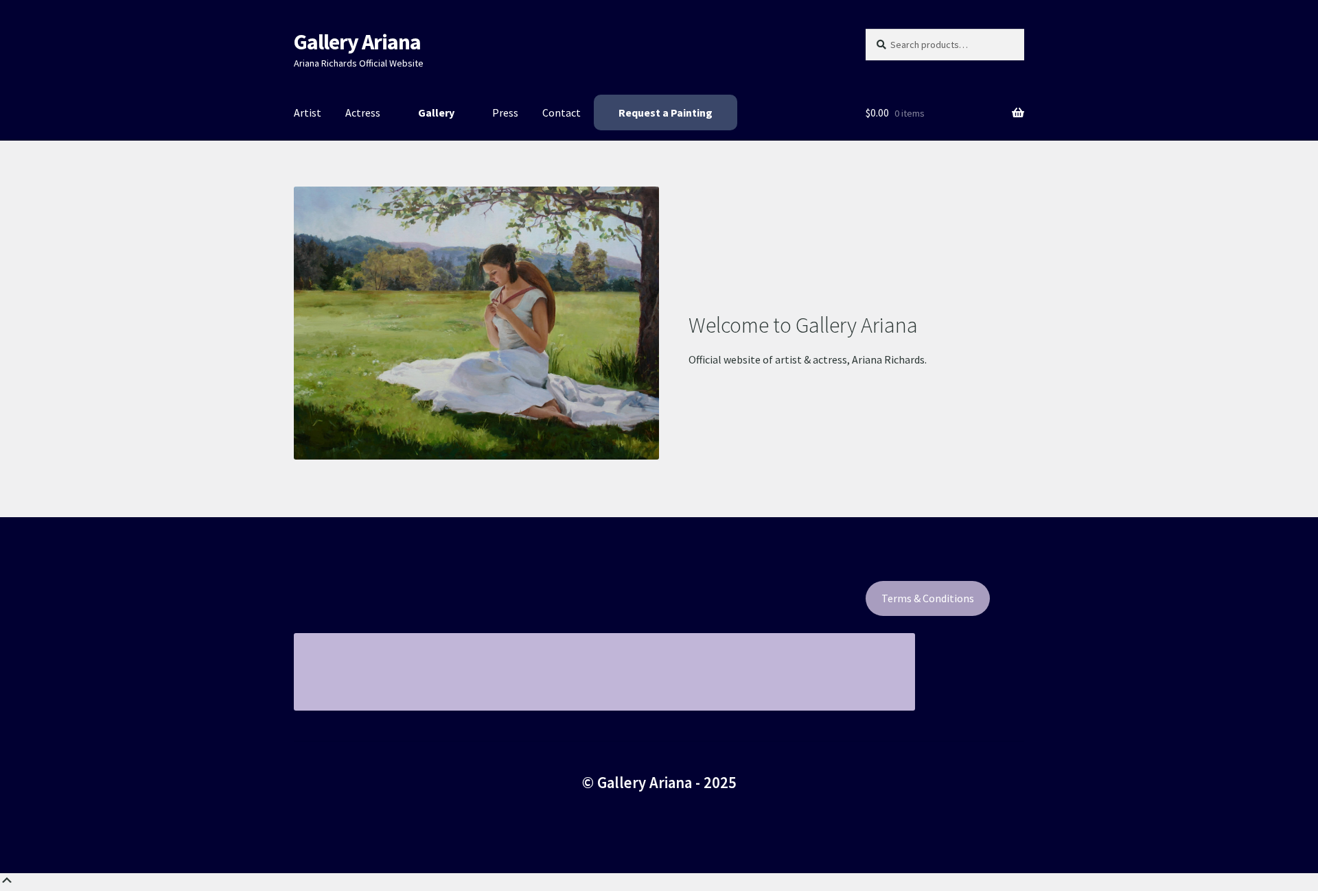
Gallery (436, 112)
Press (505, 112)
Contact (561, 112)
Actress (362, 112)
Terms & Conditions (927, 598)
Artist (307, 112)
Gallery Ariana (357, 42)
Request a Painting (665, 112)
